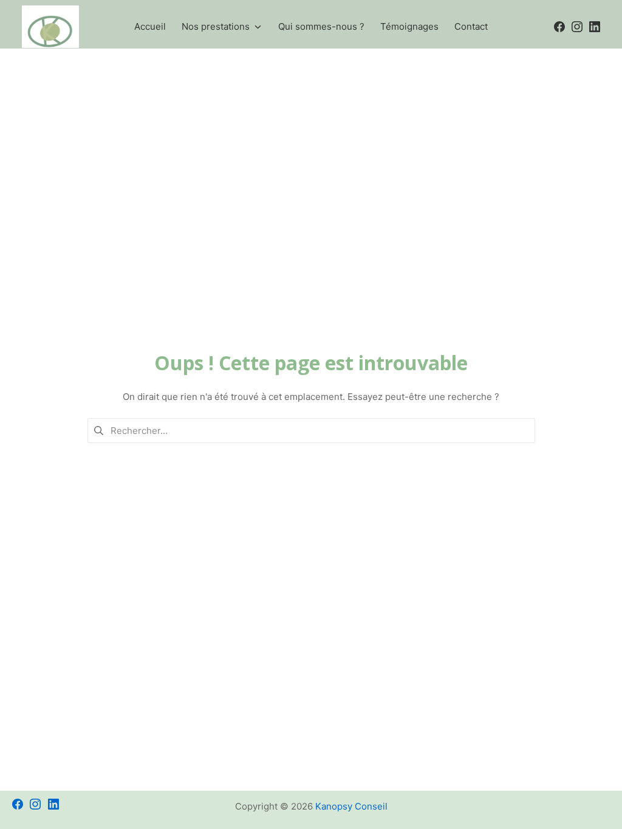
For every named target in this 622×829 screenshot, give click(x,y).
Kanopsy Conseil (351, 806)
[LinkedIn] (53, 794)
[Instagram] (35, 794)
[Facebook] (17, 794)
